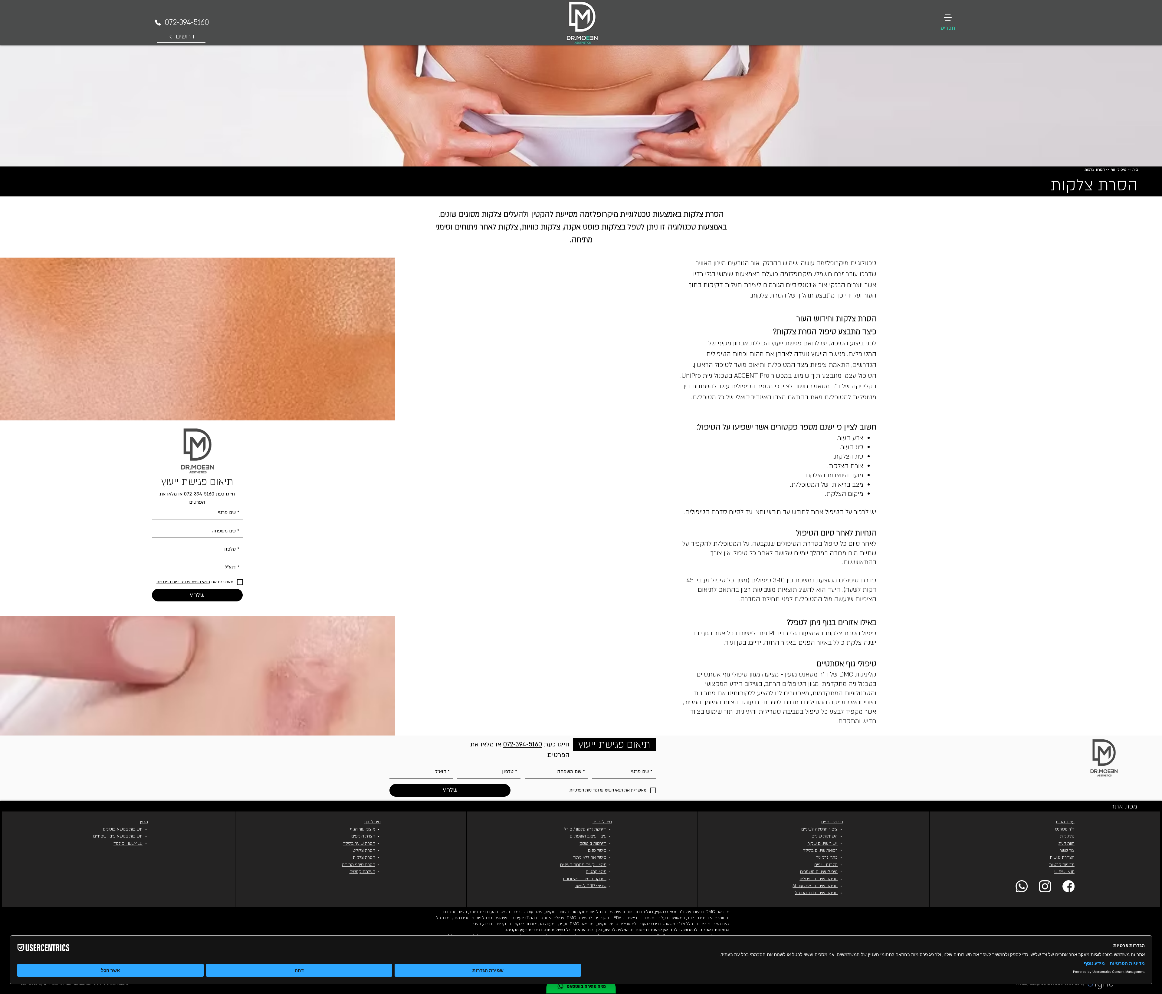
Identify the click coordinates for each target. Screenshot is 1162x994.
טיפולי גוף (1118, 169)
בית (1135, 169)
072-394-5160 (199, 494)
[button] (947, 22)
